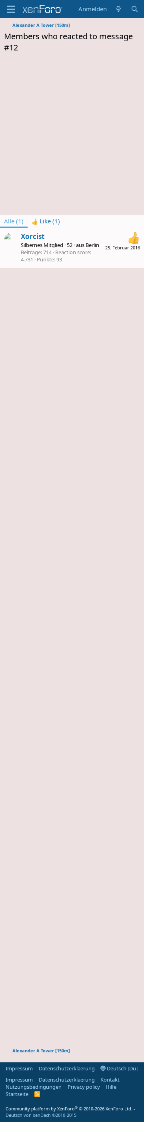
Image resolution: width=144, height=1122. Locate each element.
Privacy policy (84, 1086)
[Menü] (11, 9)
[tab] (46, 221)
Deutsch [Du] (122, 1068)
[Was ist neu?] (118, 9)
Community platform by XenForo (69, 1109)
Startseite (17, 1094)
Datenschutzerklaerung (67, 1068)
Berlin (92, 245)
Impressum (19, 1068)
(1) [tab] (14, 221)
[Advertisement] (72, 136)
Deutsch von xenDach (41, 1115)
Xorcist (32, 236)
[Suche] (134, 9)
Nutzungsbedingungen (34, 1086)
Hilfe (111, 1086)
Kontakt (110, 1079)
